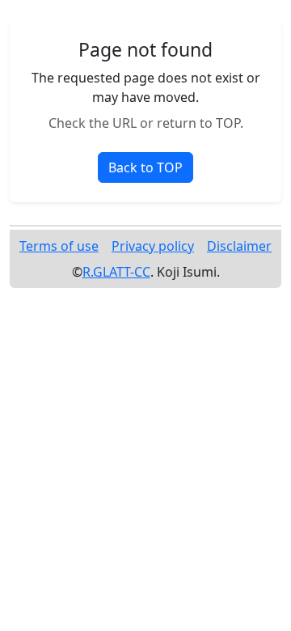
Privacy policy (153, 246)
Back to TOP (145, 167)
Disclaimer (239, 246)
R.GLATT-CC (116, 272)
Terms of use (59, 246)
